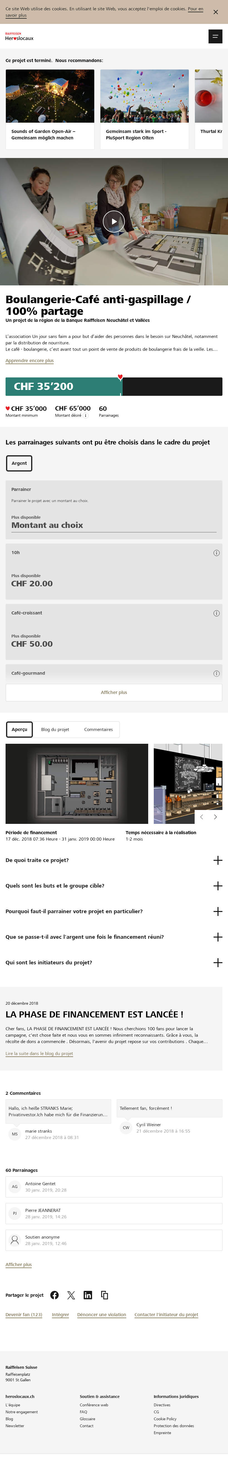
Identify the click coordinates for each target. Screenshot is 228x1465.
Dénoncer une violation (101, 1314)
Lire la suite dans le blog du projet (39, 1053)
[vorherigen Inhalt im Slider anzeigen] (215, 817)
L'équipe (13, 1405)
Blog (9, 1419)
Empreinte (162, 1433)
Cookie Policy (165, 1419)
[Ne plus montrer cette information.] (215, 12)
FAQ (83, 1412)
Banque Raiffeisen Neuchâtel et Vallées (108, 320)
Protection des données (174, 1426)
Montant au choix (47, 525)
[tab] (19, 463)
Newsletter (15, 1426)
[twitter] (71, 1295)
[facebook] (54, 1295)
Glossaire (87, 1419)
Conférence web (94, 1405)
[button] (215, 36)
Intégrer (60, 1314)
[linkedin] (87, 1295)
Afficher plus (114, 692)
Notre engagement (22, 1412)
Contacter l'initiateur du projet (166, 1314)
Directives (162, 1405)
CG (156, 1412)
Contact (86, 1426)
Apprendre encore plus (30, 360)
